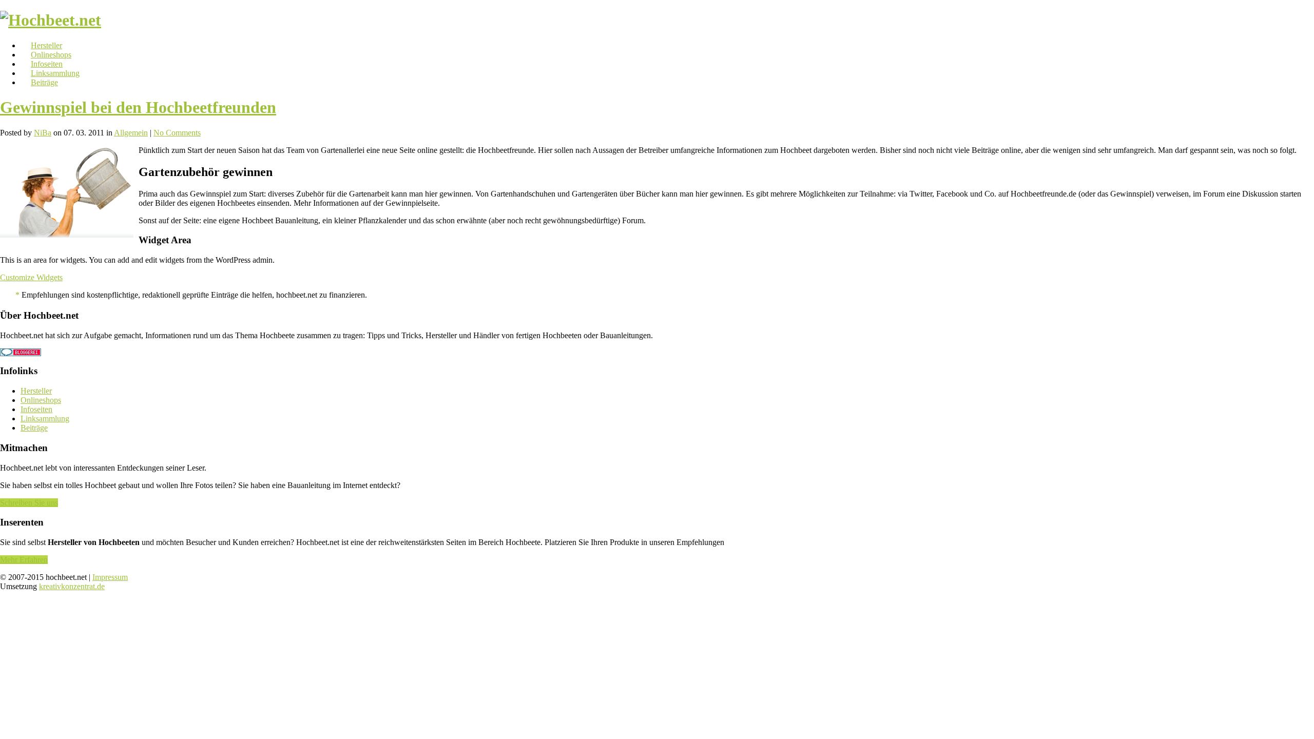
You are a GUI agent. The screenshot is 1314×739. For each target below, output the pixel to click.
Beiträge (44, 82)
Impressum (110, 577)
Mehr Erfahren (24, 559)
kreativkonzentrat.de (72, 586)
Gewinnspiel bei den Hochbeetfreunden (138, 107)
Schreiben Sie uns (29, 502)
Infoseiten (47, 64)
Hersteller (46, 45)
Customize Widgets (31, 277)
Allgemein (131, 132)
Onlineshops (51, 54)
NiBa (42, 132)
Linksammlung (55, 73)
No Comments (177, 132)
